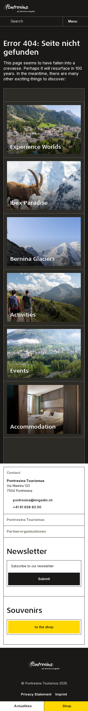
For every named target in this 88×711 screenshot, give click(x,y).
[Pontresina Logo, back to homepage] (19, 8)
